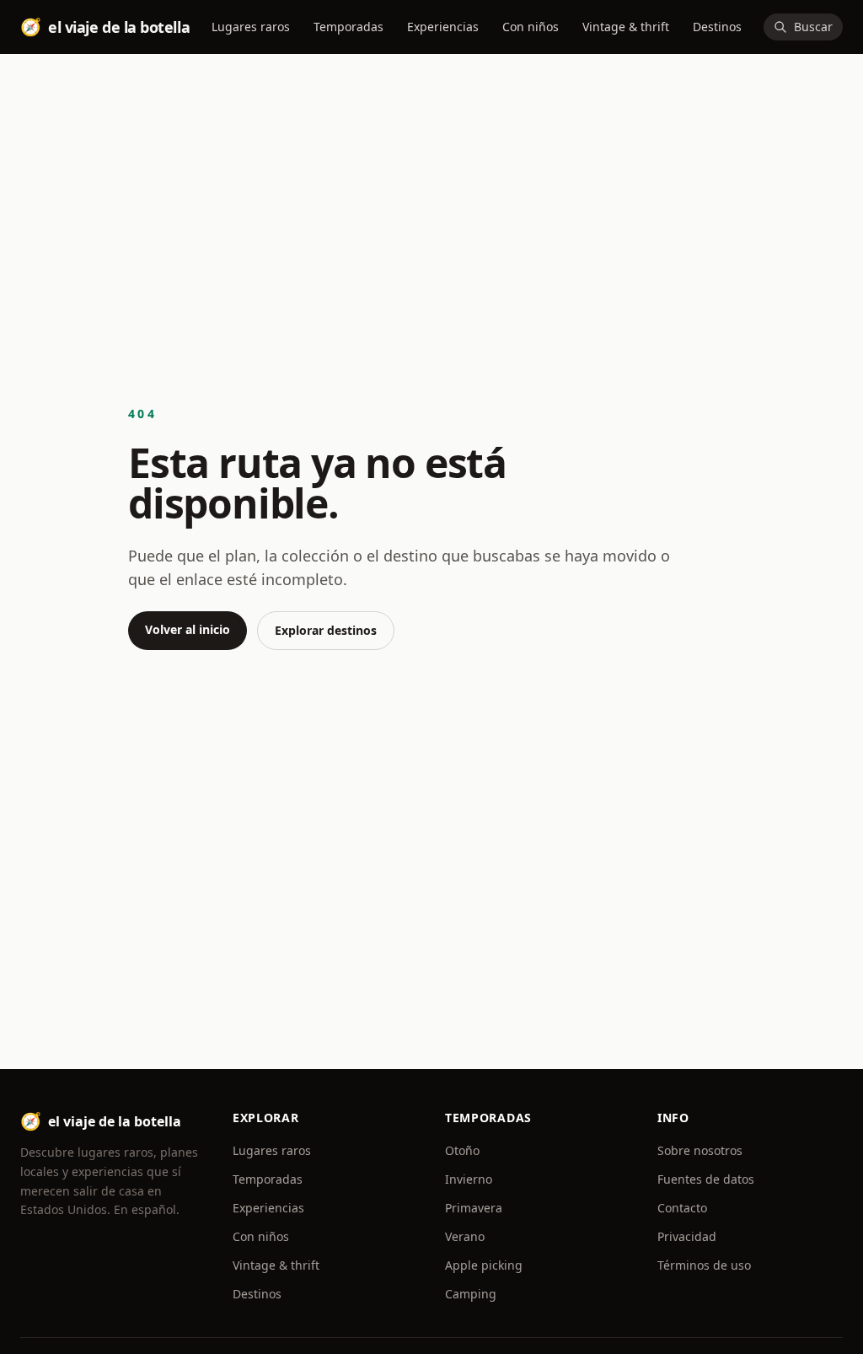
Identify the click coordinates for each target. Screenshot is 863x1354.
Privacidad (686, 1236)
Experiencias (443, 27)
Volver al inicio (187, 629)
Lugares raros (251, 27)
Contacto (682, 1208)
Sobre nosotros (699, 1150)
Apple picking (484, 1265)
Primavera (473, 1208)
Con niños (530, 27)
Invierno (468, 1179)
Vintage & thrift (625, 27)
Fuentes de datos (705, 1179)
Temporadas (348, 27)
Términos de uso (704, 1265)
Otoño (462, 1150)
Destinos (717, 27)
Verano (465, 1236)
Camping (470, 1294)
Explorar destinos (326, 630)
